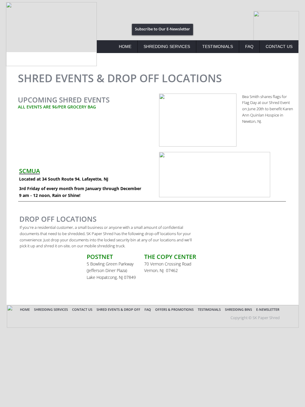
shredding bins (238, 309)
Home (125, 46)
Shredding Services (167, 46)
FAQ (249, 46)
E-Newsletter (267, 309)
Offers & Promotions (174, 309)
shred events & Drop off (118, 309)
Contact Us (279, 46)
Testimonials (217, 46)
